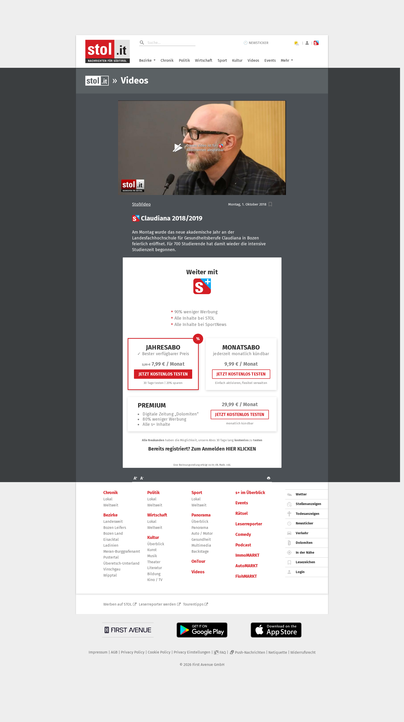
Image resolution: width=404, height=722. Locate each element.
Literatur (154, 568)
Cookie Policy (159, 652)
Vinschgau (111, 569)
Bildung (153, 574)
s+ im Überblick (250, 492)
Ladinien (110, 545)
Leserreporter (248, 524)
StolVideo (141, 204)
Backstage (200, 551)
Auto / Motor (202, 533)
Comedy (243, 534)
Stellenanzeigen (308, 504)
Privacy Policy (132, 652)
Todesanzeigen (307, 514)
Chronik (167, 60)
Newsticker (304, 523)
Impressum (98, 652)
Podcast (243, 545)
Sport (222, 60)
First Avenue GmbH (208, 664)
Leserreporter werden (157, 604)
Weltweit (110, 505)
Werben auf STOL (117, 604)
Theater (153, 562)
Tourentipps (193, 604)
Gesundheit (201, 539)
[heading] (202, 218)
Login (300, 572)
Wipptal (110, 575)
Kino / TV (154, 580)
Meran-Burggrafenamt (121, 551)
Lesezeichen (305, 562)
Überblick (155, 544)
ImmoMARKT (247, 555)
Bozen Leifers (114, 527)
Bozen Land (113, 533)
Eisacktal (111, 539)
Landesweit (113, 521)
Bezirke (145, 60)
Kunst (152, 550)
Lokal (107, 499)
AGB (114, 652)
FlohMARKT (246, 576)
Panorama (201, 515)
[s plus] (316, 42)
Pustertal (111, 557)
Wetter (301, 494)
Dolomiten (304, 543)
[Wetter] (296, 43)
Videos (253, 60)
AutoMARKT (246, 565)
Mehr (285, 60)
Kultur (237, 60)
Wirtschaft (203, 60)
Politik (184, 60)
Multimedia (201, 545)
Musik (152, 556)
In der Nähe (305, 552)
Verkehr (302, 533)
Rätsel (241, 513)
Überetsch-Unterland (121, 563)
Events (270, 60)
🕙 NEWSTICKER (255, 43)
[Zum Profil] (307, 42)
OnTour (198, 561)
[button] (270, 204)
